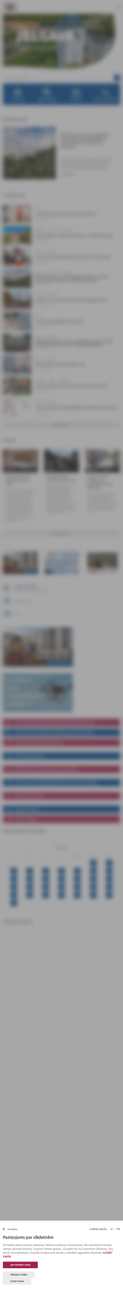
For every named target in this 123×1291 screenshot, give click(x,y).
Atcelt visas (17, 1281)
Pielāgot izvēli (18, 1274)
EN (118, 1229)
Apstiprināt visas (20, 1264)
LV (111, 1229)
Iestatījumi (12, 1229)
